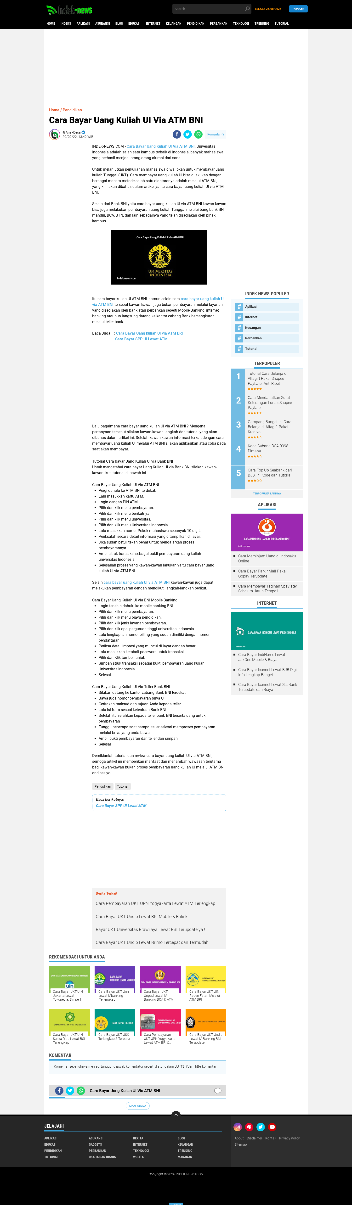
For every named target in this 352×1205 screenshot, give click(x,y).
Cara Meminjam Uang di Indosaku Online (267, 558)
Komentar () (215, 134)
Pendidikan (195, 23)
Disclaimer (254, 1138)
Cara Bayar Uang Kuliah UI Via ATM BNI (161, 146)
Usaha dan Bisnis (102, 1157)
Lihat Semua (137, 1105)
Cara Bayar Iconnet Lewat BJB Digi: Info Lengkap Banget (267, 672)
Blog (119, 23)
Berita (138, 1138)
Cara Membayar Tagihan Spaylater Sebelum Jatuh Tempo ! (267, 589)
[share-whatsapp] (198, 134)
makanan (185, 1157)
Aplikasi (83, 23)
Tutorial (282, 23)
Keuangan (174, 23)
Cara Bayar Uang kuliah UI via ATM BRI (149, 333)
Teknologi (241, 23)
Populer (298, 8)
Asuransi (102, 23)
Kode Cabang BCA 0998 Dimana (268, 448)
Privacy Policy (289, 1138)
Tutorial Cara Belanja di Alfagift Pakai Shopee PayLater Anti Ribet (267, 378)
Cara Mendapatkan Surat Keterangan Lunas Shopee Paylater (270, 402)
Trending (262, 23)
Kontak (270, 1138)
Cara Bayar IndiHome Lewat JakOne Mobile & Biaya (261, 657)
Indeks (66, 23)
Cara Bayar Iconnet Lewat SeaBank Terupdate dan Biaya (267, 687)
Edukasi (134, 23)
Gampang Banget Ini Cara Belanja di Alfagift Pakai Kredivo (269, 427)
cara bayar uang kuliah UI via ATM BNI (137, 582)
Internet (153, 23)
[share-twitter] (187, 134)
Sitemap (241, 1144)
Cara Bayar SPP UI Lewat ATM (141, 339)
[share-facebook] (177, 134)
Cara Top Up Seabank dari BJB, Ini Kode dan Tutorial (270, 472)
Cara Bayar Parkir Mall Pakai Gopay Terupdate (262, 573)
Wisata (138, 1157)
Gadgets (95, 1144)
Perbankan (218, 23)
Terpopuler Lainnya (267, 493)
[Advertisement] (176, 65)
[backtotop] (176, 1116)
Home (51, 23)
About (239, 1138)
